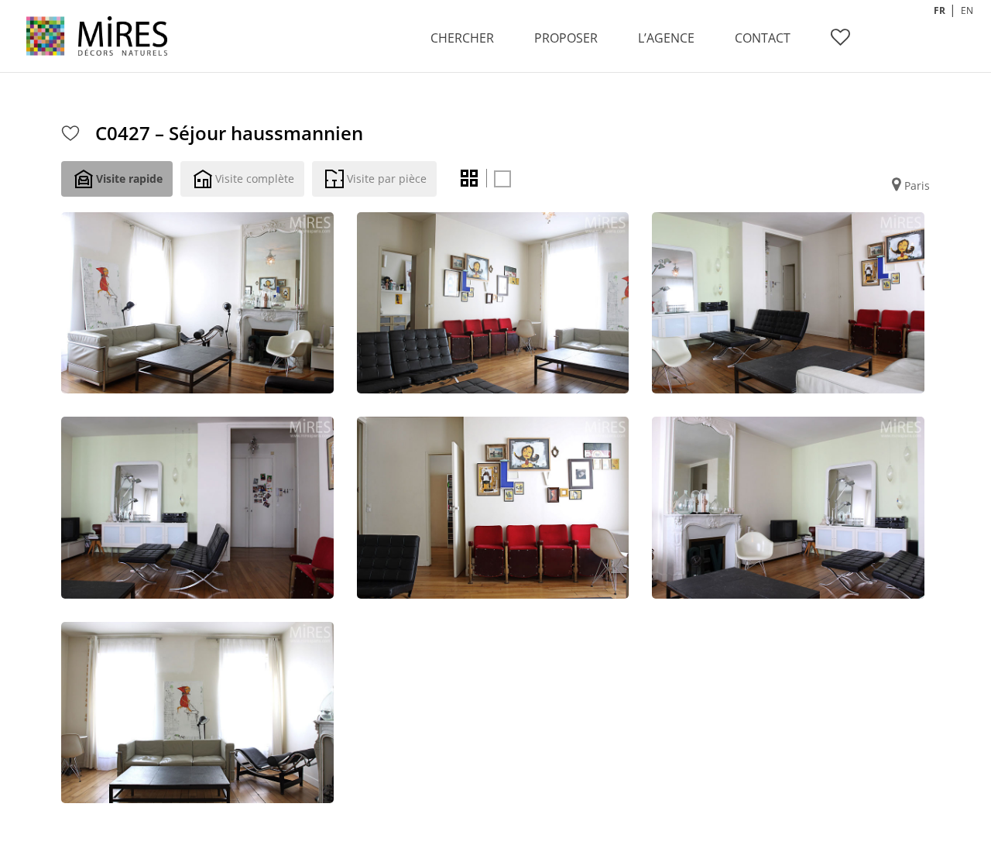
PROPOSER (566, 37)
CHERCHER (462, 37)
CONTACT (762, 37)
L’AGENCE (666, 37)
